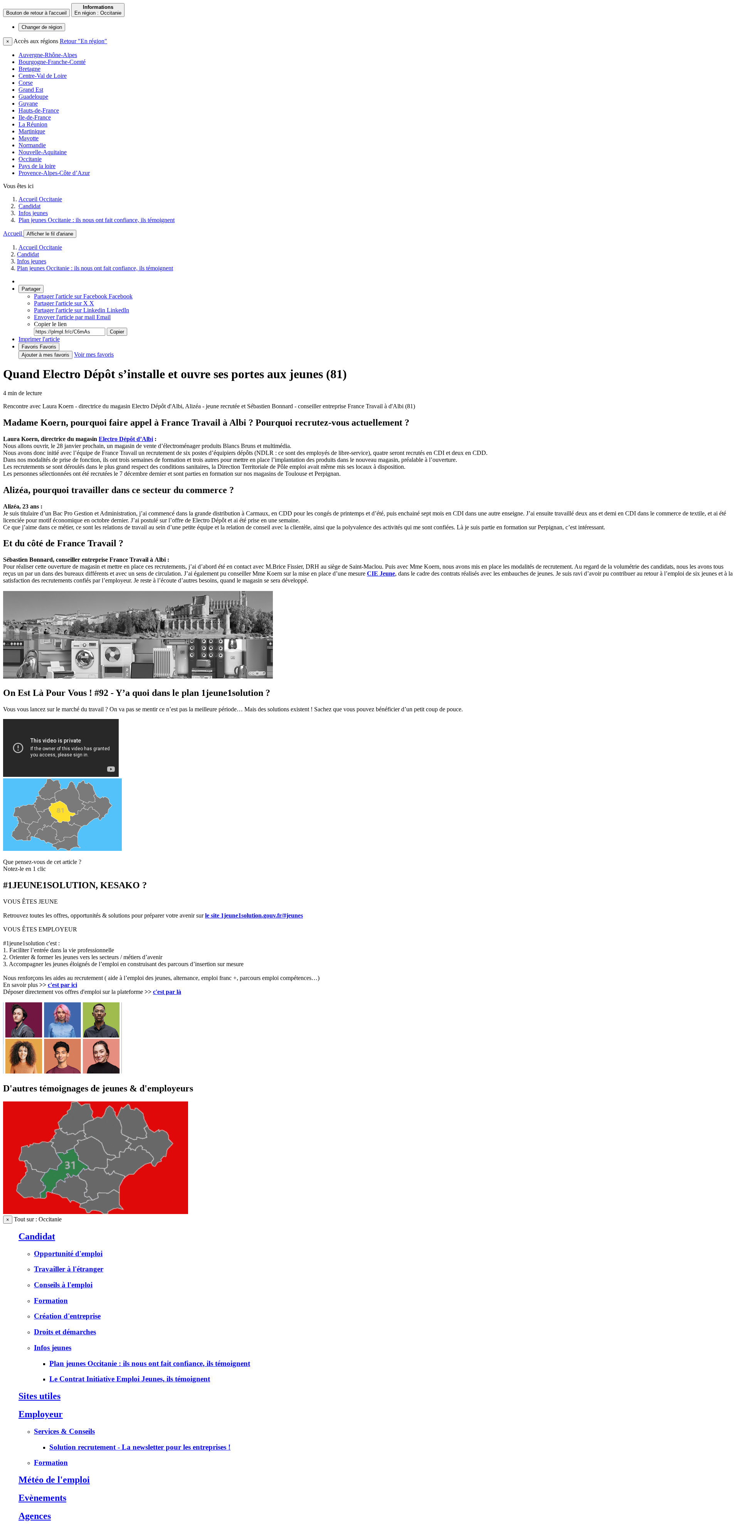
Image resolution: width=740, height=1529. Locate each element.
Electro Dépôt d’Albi (126, 439)
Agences (34, 1516)
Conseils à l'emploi (63, 1285)
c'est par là (167, 991)
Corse (25, 82)
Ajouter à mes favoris (45, 355)
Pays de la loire (37, 166)
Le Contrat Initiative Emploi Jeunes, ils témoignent (129, 1379)
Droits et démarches (65, 1332)
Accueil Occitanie (40, 199)
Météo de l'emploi (54, 1480)
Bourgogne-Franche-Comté (52, 62)
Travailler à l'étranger (68, 1269)
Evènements (42, 1498)
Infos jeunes (33, 213)
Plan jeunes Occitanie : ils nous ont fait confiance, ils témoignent (96, 220)
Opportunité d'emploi (68, 1253)
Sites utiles (39, 1396)
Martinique (31, 131)
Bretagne (29, 69)
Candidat (29, 206)
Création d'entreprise (67, 1316)
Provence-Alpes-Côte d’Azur (54, 173)
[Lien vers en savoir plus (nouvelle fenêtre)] (95, 1212)
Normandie (32, 145)
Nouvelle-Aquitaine (42, 152)
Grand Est (30, 89)
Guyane (28, 103)
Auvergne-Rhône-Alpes (47, 55)
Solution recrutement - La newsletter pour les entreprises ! (139, 1447)
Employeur (40, 1414)
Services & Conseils (64, 1431)
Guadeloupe (33, 96)
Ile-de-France (34, 117)
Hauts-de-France (38, 110)
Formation (51, 1301)
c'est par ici (62, 985)
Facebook (83, 296)
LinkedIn (81, 310)
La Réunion (32, 124)
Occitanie (30, 159)
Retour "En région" (83, 41)
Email (72, 317)
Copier (117, 332)
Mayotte (28, 138)
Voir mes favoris (94, 354)
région (42, 27)
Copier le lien (50, 324)
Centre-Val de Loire (42, 75)
